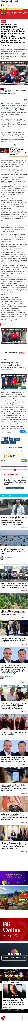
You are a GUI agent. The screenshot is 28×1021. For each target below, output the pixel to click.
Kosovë (3, 124)
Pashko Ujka (20, 107)
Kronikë (3, 21)
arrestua (17, 103)
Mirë (9, 488)
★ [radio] (6, 451)
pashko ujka (16, 439)
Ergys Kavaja (8, 557)
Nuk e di (20, 488)
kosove (10, 439)
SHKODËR (4, 103)
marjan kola (12, 442)
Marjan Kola (12, 111)
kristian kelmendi (4, 442)
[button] (3, 1017)
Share (3, 93)
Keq (14, 488)
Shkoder (6, 439)
